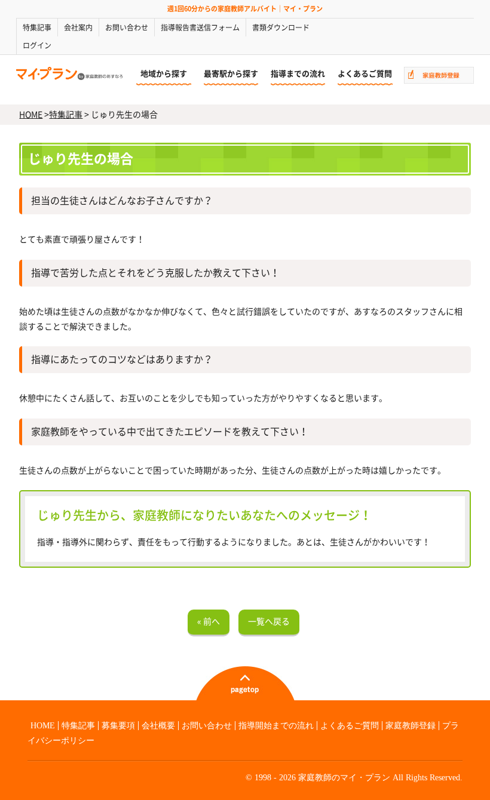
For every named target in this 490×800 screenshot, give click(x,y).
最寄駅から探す (231, 74)
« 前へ (208, 621)
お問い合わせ (126, 27)
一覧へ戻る (269, 621)
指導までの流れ (298, 74)
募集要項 (118, 725)
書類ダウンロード (281, 27)
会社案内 (78, 27)
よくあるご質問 (365, 74)
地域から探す (163, 74)
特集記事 (37, 27)
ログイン (37, 45)
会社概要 (158, 725)
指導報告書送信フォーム (200, 27)
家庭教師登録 (410, 725)
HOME (30, 114)
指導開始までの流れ (276, 725)
